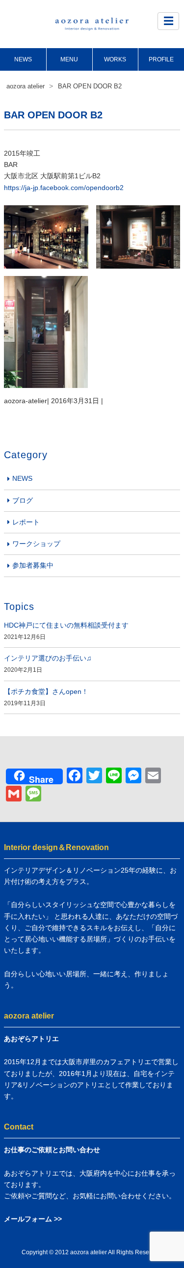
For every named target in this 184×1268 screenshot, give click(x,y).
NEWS (23, 59)
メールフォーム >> (33, 1219)
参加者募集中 (32, 565)
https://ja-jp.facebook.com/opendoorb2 (64, 188)
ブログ (22, 500)
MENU (69, 59)
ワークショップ (36, 544)
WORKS (115, 59)
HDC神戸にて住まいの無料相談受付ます (66, 625)
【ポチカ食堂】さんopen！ (46, 691)
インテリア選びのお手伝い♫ (48, 658)
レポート (26, 522)
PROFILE (161, 59)
